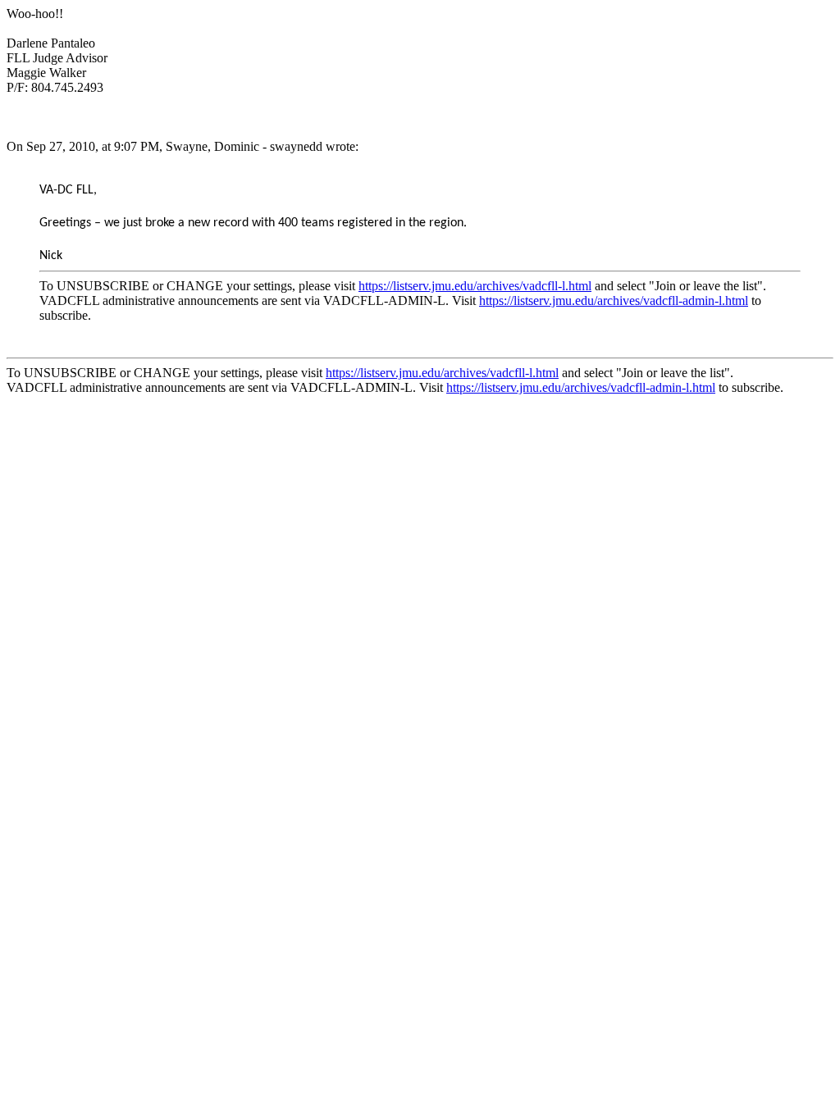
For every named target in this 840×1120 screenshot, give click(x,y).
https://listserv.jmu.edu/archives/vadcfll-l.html (474, 286)
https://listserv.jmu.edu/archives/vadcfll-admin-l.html (613, 300)
